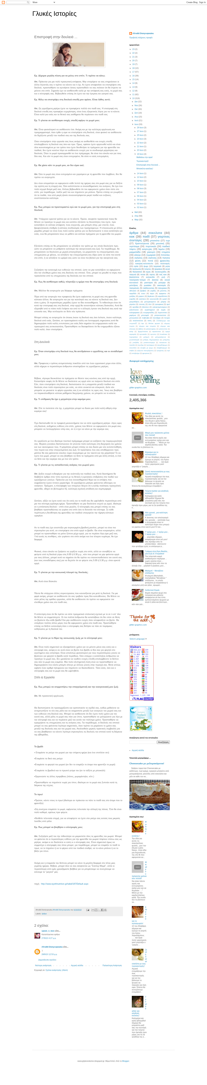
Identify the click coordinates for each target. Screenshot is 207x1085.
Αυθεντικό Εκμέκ (152, 590)
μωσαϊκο (147, 285)
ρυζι (163, 277)
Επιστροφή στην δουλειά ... (148, 165)
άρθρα (44, 914)
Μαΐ (136, 212)
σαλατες (138, 257)
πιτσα (142, 274)
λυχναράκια (133, 337)
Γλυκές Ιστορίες (54, 13)
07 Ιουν (140, 192)
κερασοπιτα (156, 331)
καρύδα (132, 299)
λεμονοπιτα (162, 312)
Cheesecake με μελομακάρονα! (146, 763)
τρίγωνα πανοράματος (145, 350)
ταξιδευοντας (148, 288)
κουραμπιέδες (148, 312)
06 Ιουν (140, 196)
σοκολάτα (132, 348)
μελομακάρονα (160, 337)
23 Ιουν (140, 139)
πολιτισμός (165, 263)
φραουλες (165, 260)
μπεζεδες (136, 342)
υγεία (136, 266)
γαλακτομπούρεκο (160, 307)
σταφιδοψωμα (162, 348)
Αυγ (136, 117)
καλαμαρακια (134, 312)
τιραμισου (162, 293)
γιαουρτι (151, 252)
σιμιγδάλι (132, 293)
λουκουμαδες (161, 272)
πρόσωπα (136, 269)
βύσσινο (145, 307)
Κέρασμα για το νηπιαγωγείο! (151, 453)
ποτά (150, 260)
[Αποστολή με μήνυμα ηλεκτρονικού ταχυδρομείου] (93, 910)
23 (133, 49)
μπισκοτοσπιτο (160, 315)
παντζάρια (156, 318)
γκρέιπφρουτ (150, 310)
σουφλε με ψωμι (146, 348)
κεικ (132, 236)
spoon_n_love (48, 931)
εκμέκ (163, 310)
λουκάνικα (163, 334)
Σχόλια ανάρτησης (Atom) (57, 970)
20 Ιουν (140, 150)
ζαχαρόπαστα (143, 331)
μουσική (160, 243)
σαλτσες (152, 257)
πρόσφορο (150, 345)
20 (133, 60)
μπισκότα (154, 240)
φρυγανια (145, 353)
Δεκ (136, 101)
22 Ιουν (140, 143)
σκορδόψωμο (162, 345)
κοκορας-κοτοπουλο (144, 263)
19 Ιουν (140, 154)
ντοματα (166, 252)
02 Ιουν (140, 207)
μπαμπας (166, 340)
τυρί (168, 350)
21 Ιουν (140, 146)
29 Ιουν (140, 127)
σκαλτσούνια (138, 321)
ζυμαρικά (150, 255)
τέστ (150, 304)
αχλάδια (135, 307)
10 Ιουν (140, 181)
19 (133, 64)
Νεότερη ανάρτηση (43, 965)
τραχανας (160, 350)
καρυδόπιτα (162, 296)
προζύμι (141, 345)
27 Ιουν (140, 131)
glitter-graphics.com (138, 387)
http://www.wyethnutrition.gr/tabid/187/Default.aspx (64, 884)
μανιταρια (148, 283)
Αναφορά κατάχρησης (141, 361)
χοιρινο (141, 296)
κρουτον (153, 334)
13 (133, 87)
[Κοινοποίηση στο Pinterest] (105, 910)
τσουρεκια (162, 288)
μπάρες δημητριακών (151, 340)
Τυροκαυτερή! (142, 161)
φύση (138, 260)
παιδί (146, 236)
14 (133, 83)
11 (133, 94)
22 (133, 53)
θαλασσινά (137, 272)
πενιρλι (167, 318)
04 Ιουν (140, 200)
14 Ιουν (140, 173)
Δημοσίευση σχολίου (47, 960)
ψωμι (146, 266)
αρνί (168, 304)
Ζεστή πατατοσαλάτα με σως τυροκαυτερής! (157, 472)
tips (142, 323)
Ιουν (137, 124)
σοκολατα (155, 233)
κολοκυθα (150, 277)
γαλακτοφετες (151, 329)
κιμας (148, 272)
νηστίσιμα (134, 246)
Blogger (125, 1061)
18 (133, 68)
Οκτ (136, 109)
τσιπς (149, 321)
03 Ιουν (140, 204)
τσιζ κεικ (162, 274)
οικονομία (161, 285)
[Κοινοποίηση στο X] (99, 910)
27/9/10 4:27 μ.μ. (49, 938)
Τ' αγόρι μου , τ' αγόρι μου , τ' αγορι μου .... (157, 533)
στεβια (131, 350)
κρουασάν (143, 334)
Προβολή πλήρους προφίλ (141, 38)
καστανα (142, 299)
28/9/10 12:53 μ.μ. (49, 954)
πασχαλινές (134, 288)
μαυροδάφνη (134, 302)
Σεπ (136, 113)
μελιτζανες (133, 285)
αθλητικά (132, 291)
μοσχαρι (162, 283)
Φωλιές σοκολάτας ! (153, 413)
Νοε (136, 105)
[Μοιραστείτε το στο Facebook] (102, 910)
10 (133, 98)
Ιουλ (137, 120)
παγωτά (132, 274)
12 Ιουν (140, 177)
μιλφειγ (163, 302)
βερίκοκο (150, 296)
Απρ (137, 216)
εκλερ (131, 331)
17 (133, 72)
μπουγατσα (133, 318)
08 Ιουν (140, 188)
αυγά (167, 269)
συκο (143, 293)
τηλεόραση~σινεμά (137, 280)
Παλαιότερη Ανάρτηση (112, 965)
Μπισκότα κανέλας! (144, 168)
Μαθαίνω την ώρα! (144, 157)
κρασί (164, 299)
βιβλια (141, 329)
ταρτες (152, 274)
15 (133, 79)
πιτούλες (165, 255)
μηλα (167, 266)
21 (133, 57)
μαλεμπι (146, 337)
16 (133, 76)
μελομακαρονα (150, 302)
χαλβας (132, 296)
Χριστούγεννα (142, 243)
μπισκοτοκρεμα (149, 342)
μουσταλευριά (134, 340)
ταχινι (152, 293)
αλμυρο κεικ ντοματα (147, 326)
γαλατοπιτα (163, 329)
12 (133, 91)
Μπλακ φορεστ (154, 323)
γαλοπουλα (133, 310)
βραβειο (143, 291)
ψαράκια (158, 269)
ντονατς (142, 304)
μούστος (163, 291)
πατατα (166, 257)
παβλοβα (145, 318)
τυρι (168, 240)
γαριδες (153, 291)
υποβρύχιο (136, 353)
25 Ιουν (140, 135)
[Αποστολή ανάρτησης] (88, 910)
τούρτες (147, 269)
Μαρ (137, 220)
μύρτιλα (132, 304)
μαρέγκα (132, 315)
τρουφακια (159, 304)
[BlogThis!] (96, 910)
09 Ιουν (140, 185)
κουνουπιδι (154, 299)
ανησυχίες (147, 249)
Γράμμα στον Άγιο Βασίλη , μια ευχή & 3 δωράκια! (156, 552)
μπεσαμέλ (145, 315)
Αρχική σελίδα (77, 965)
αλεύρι (137, 255)
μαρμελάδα (135, 252)
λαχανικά (157, 266)
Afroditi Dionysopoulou (52, 947)
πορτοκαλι (151, 246)
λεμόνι (161, 249)
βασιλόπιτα (134, 277)
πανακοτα (163, 342)
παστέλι (132, 345)
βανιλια (155, 280)
